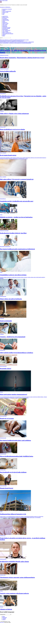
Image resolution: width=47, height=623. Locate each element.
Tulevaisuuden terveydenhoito (7, 33)
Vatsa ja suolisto (5, 31)
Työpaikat (4, 618)
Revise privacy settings (7, 622)
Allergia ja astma (5, 23)
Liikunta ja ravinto (5, 20)
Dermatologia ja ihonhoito (7, 9)
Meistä (3, 35)
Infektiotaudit (4, 26)
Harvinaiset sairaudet (6, 28)
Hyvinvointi (4, 18)
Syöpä (3, 13)
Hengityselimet (5, 29)
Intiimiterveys (4, 22)
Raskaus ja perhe (5, 17)
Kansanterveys (5, 7)
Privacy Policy (2, 622)
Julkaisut (3, 34)
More (3, 14)
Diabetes (3, 10)
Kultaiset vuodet (5, 12)
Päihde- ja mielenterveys (6, 32)
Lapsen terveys (5, 16)
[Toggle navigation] (10, 7)
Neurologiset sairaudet (6, 27)
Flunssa (3, 21)
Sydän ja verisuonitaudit (6, 11)
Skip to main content (3, 0)
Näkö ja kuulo (4, 24)
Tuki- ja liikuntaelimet (6, 30)
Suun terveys (4, 25)
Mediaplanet (4, 617)
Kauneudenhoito (5, 19)
